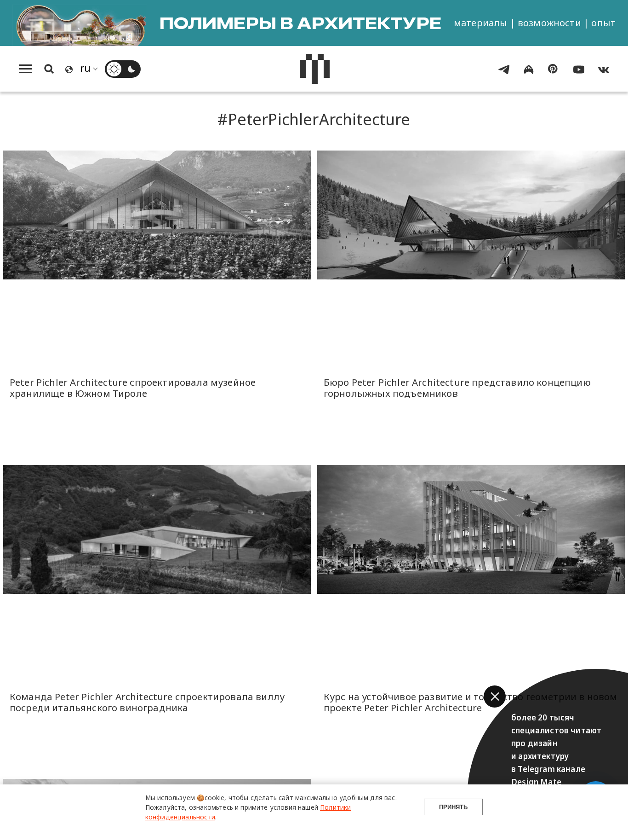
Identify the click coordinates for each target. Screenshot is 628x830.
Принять (453, 807)
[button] (495, 696)
